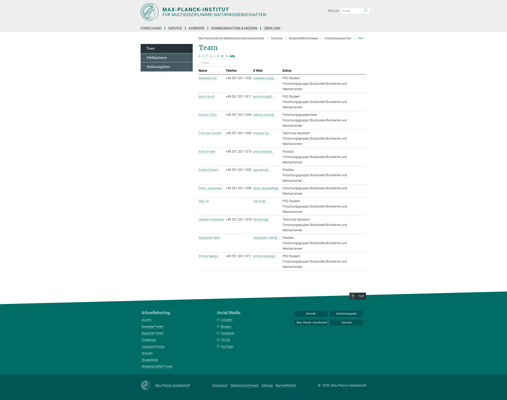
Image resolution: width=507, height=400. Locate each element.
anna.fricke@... (263, 151)
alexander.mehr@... (266, 238)
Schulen (147, 353)
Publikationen (157, 58)
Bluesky (226, 327)
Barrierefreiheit (286, 385)
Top (361, 296)
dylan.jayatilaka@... (267, 188)
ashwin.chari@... (264, 115)
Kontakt (311, 313)
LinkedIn (226, 320)
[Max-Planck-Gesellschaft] (148, 385)
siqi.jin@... (260, 201)
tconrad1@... (262, 133)
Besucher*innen (153, 333)
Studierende (150, 360)
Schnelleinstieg (156, 312)
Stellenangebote (158, 67)
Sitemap (267, 385)
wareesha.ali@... (264, 78)
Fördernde (149, 340)
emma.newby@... (265, 256)
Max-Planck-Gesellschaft (311, 322)
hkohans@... (262, 219)
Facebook (227, 333)
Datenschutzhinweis (245, 385)
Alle (232, 56)
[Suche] (365, 11)
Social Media (228, 312)
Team (151, 48)
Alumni (147, 320)
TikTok (225, 340)
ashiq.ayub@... (263, 96)
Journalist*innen (153, 347)
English (333, 10)
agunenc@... (262, 170)
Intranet (347, 322)
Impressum (220, 385)
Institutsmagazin (346, 313)
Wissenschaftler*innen (157, 366)
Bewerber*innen (153, 327)
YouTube (227, 347)
